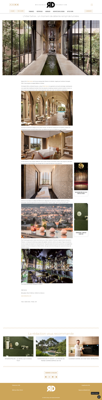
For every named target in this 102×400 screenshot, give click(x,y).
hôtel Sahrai (30, 81)
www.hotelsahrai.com (26, 296)
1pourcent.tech (56, 397)
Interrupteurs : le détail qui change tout (81, 233)
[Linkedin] (15, 5)
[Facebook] (45, 377)
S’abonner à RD (16, 385)
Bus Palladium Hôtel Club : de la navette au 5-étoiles (81, 192)
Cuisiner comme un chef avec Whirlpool (84, 359)
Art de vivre (70, 11)
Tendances (31, 11)
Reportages (40, 11)
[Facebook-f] (10, 5)
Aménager (47, 11)
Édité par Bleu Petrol (17, 390)
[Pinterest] (18, 5)
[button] (92, 5)
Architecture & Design (58, 11)
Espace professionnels (84, 390)
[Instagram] (13, 5)
